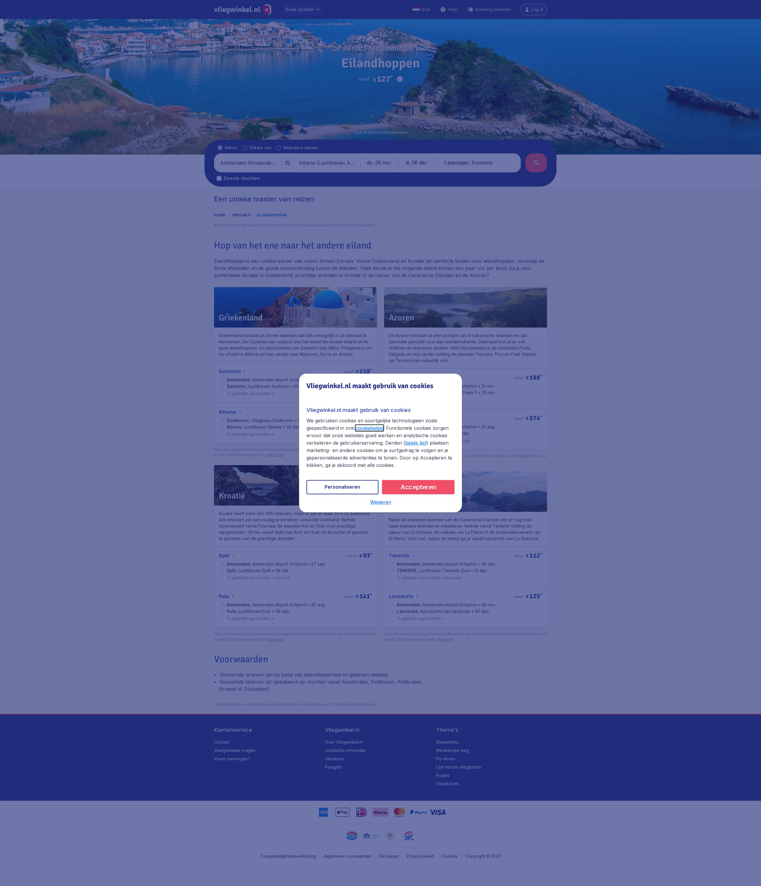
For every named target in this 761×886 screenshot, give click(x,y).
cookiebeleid (369, 428)
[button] (380, 502)
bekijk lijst (415, 443)
